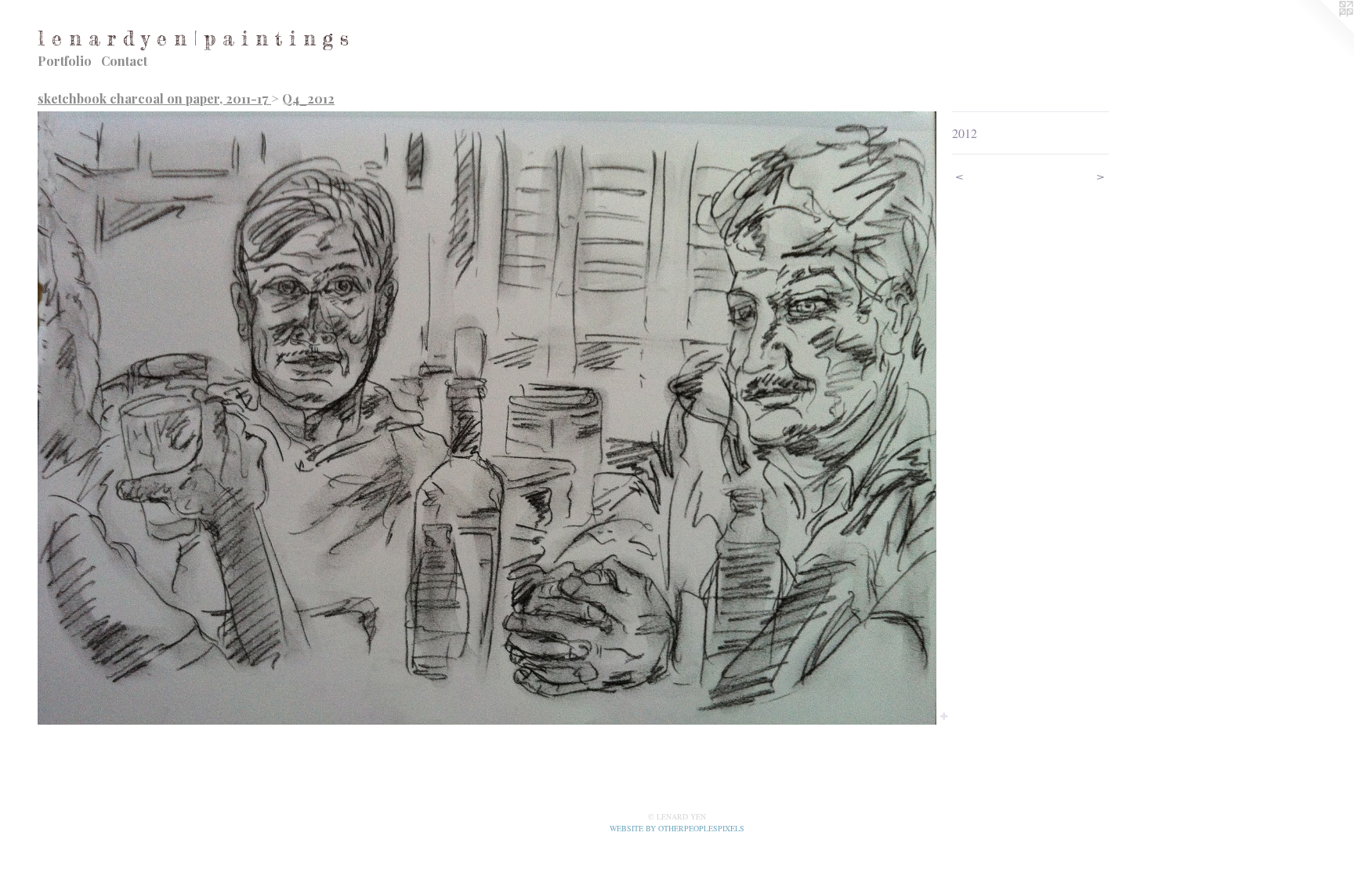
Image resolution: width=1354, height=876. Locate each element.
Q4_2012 (308, 98)
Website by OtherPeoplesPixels (677, 828)
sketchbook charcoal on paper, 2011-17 (154, 98)
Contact (124, 61)
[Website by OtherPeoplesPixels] (1322, 31)
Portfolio (65, 61)
